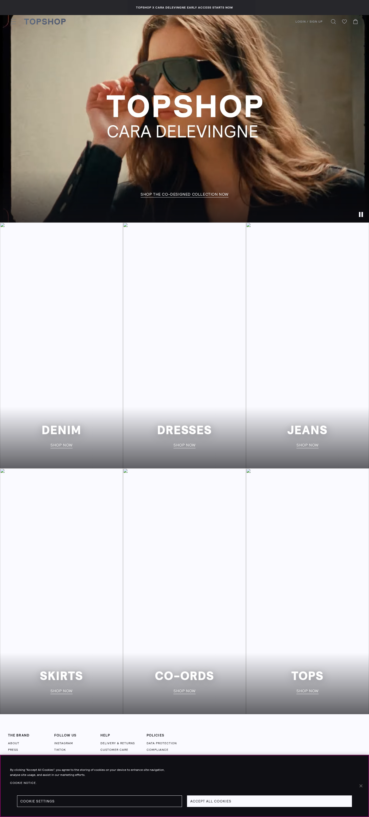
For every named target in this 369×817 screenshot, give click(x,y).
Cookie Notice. (23, 783)
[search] (333, 21)
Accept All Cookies (210, 801)
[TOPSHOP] (45, 22)
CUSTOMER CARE (114, 750)
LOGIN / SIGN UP (309, 22)
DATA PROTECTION (162, 743)
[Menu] (13, 21)
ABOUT (13, 743)
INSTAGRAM (63, 743)
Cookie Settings (37, 801)
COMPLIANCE (157, 750)
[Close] (360, 785)
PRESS (13, 750)
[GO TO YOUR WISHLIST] (344, 21)
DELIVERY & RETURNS (117, 743)
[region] (184, 786)
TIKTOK (60, 750)
